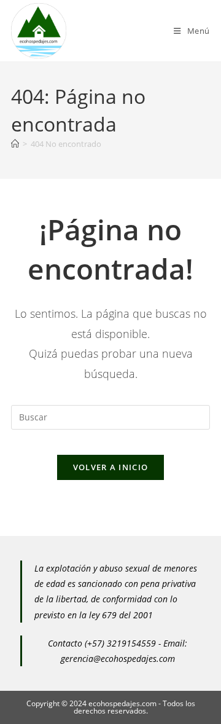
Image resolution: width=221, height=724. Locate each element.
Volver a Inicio (111, 467)
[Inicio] (15, 143)
